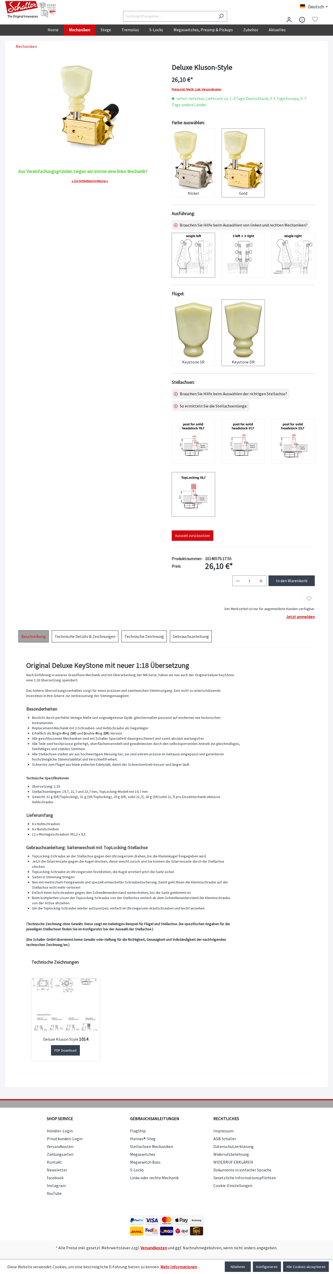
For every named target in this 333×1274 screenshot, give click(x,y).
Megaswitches (142, 1154)
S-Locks (137, 1169)
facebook (55, 1177)
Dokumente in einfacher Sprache (242, 1169)
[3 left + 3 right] (243, 255)
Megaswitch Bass (145, 1162)
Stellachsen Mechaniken (151, 1146)
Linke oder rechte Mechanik (154, 1177)
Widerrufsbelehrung (231, 1154)
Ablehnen (237, 1266)
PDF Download (65, 1050)
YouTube (54, 1193)
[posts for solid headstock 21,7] (243, 441)
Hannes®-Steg (143, 1138)
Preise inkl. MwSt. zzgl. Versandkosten (196, 89)
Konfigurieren (267, 1266)
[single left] (193, 255)
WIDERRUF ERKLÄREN (233, 1162)
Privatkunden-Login (64, 1138)
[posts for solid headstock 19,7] (193, 441)
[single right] (293, 255)
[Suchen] (221, 16)
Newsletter (57, 1169)
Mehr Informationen (179, 1266)
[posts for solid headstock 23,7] (293, 441)
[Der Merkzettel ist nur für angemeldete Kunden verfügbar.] (315, 19)
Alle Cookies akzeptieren (305, 1266)
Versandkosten (60, 1146)
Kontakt (54, 1162)
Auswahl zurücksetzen (192, 535)
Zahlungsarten (60, 1154)
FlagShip (138, 1130)
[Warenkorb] (325, 19)
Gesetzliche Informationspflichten (244, 1177)
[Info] (302, 19)
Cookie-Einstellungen (232, 1185)
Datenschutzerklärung (233, 1146)
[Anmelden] (289, 19)
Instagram (56, 1185)
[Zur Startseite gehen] (31, 9)
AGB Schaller (224, 1138)
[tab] (33, 636)
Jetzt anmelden (300, 616)
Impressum (223, 1130)
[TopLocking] (193, 494)
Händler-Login (60, 1130)
